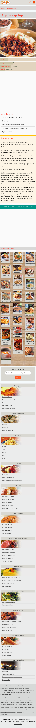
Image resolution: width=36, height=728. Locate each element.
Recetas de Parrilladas (8, 408)
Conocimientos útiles (8, 674)
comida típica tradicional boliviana (22, 698)
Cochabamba (21, 719)
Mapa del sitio (18, 724)
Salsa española (17, 312)
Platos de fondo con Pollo (9, 400)
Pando (29, 690)
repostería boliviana (9, 702)
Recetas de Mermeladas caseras (11, 580)
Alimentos (5, 671)
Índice (13, 206)
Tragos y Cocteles (7, 561)
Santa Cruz (14, 690)
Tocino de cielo (5, 326)
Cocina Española (11, 8)
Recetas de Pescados (8, 430)
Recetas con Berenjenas (9, 627)
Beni (26, 690)
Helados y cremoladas (8, 552)
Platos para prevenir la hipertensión (12, 480)
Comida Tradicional (7, 624)
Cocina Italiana (6, 649)
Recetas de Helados (8, 549)
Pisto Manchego (29, 315)
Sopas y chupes (6, 533)
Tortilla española (5, 313)
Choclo (4, 446)
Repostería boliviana (8, 496)
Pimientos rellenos (29, 329)
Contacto (32, 721)
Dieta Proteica (6, 474)
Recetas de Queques (8, 499)
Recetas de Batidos (7, 558)
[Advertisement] (18, 92)
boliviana (27, 707)
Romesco (17, 336)
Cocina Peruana (6, 655)
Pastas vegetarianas (8, 477)
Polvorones (5, 206)
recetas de (5, 709)
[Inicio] (6, 2)
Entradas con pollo (7, 524)
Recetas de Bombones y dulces (11, 577)
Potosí (2, 692)
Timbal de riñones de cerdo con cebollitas (5, 342)
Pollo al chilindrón (29, 301)
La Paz (9, 690)
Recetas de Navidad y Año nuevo (11, 621)
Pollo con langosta (30, 288)
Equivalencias (6, 680)
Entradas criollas (7, 527)
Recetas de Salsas (7, 605)
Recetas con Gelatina (8, 583)
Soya (3, 455)
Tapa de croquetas (18, 261)
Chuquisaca (21, 690)
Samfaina (17, 300)
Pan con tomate (29, 355)
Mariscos (5, 424)
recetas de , (23, 709)
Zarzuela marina (5, 261)
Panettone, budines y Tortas (10, 508)
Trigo (3, 449)
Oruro (32, 690)
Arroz (3, 458)
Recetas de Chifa (7, 630)
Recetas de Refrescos (8, 555)
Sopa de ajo (17, 272)
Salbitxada (17, 323)
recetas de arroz (19, 700)
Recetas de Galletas (7, 505)
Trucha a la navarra (6, 301)
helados (9, 704)
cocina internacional (20, 704)
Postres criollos (6, 586)
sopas (12, 704)
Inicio (3, 8)
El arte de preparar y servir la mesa (12, 677)
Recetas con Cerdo (7, 402)
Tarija (6, 692)
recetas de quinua (10, 700)
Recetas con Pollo (7, 405)
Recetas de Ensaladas (8, 602)
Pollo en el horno (7, 397)
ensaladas (22, 702)
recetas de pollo (28, 700)
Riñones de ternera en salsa (26, 206)
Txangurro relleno (5, 288)
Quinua (4, 452)
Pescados (5, 427)
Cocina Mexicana (7, 652)
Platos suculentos (7, 530)
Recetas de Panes (7, 502)
